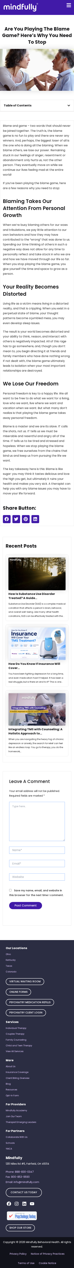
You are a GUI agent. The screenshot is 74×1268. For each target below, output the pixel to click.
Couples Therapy (15, 1033)
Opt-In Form (12, 1095)
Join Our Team (14, 1116)
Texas (9, 965)
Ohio (8, 954)
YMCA (9, 1148)
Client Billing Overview (17, 1078)
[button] (68, 105)
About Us (10, 1066)
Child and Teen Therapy (19, 1045)
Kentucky (11, 959)
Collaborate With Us (16, 1137)
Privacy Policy (18, 1254)
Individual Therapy (16, 1028)
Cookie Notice (47, 1263)
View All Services (15, 1051)
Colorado (11, 971)
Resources (11, 1089)
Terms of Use (26, 1263)
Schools (10, 1142)
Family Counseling (16, 1039)
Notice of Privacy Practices (47, 1254)
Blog (8, 1083)
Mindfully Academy (16, 1110)
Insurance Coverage (17, 1072)
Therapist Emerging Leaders (21, 1122)
